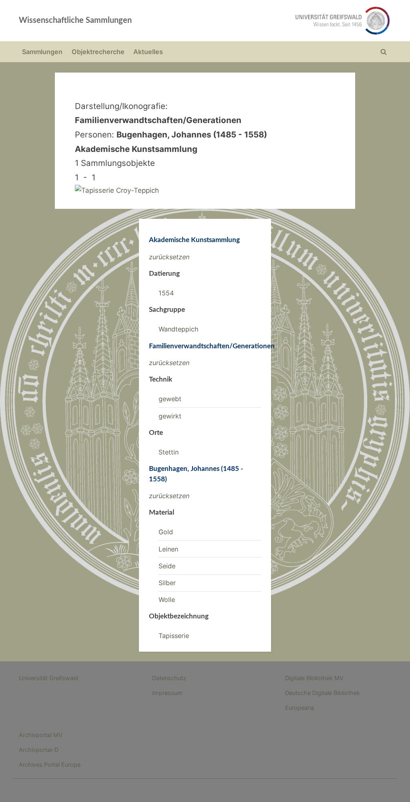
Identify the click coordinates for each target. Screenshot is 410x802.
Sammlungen (42, 52)
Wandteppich (179, 329)
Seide (167, 566)
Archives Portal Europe (49, 764)
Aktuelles (148, 52)
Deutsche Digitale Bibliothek (322, 692)
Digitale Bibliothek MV (314, 678)
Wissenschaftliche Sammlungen (75, 20)
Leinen (168, 549)
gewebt (170, 399)
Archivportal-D (38, 749)
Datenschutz (169, 678)
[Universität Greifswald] (279, 20)
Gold (166, 532)
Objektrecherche (98, 52)
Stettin (169, 452)
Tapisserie (174, 636)
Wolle (167, 600)
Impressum (167, 692)
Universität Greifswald (48, 678)
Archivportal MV (40, 734)
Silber (167, 583)
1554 (166, 293)
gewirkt (170, 416)
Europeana (299, 707)
